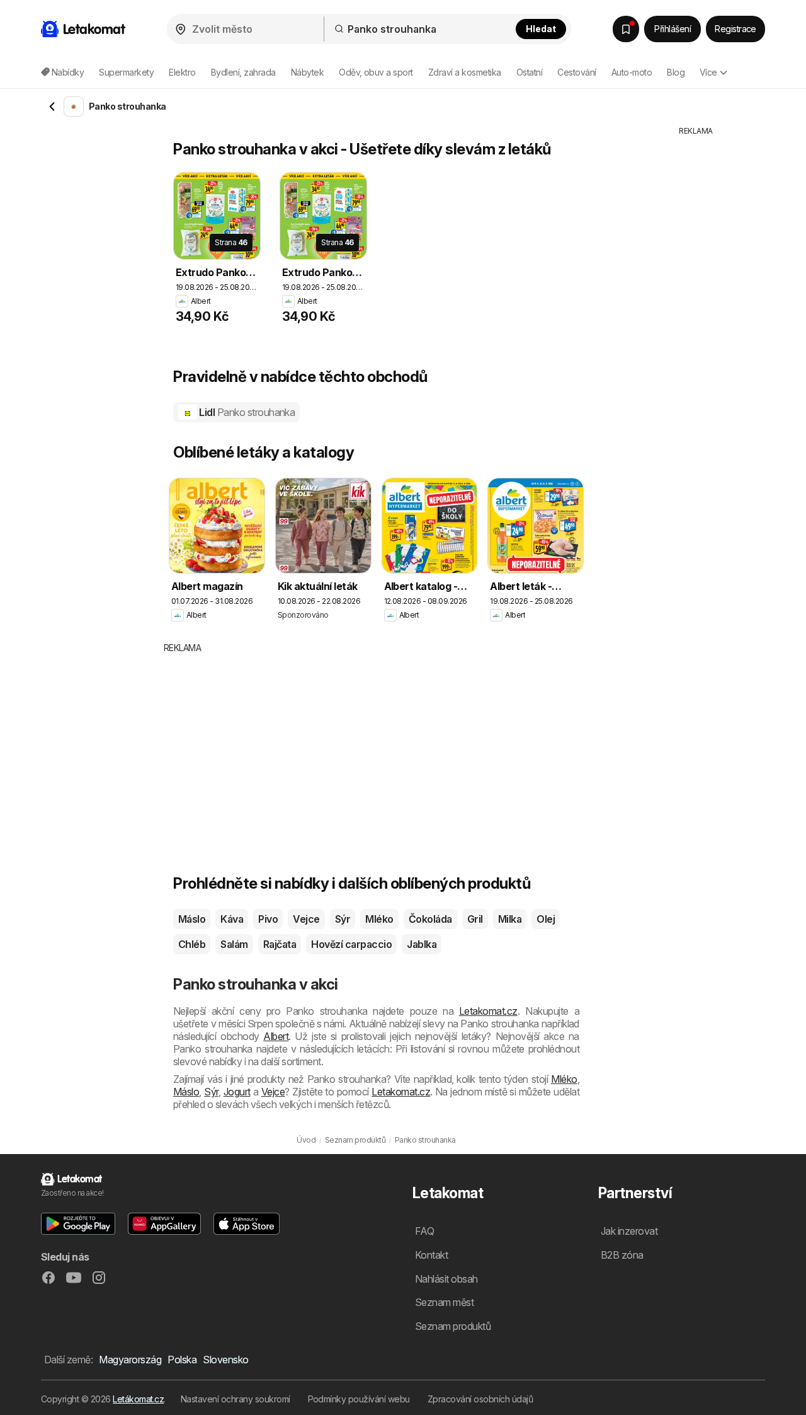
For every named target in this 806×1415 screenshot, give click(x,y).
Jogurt (237, 1091)
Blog (675, 72)
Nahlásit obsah (446, 1279)
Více (708, 72)
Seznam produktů (453, 1326)
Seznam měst (444, 1302)
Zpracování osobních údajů (480, 1399)
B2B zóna (622, 1255)
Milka (509, 919)
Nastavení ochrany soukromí (235, 1399)
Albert (275, 1036)
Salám (233, 944)
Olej (545, 919)
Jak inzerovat (629, 1231)
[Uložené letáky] (626, 29)
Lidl (246, 412)
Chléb (191, 944)
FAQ (424, 1231)
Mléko (379, 919)
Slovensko (225, 1359)
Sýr (342, 919)
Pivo (268, 919)
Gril (475, 919)
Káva (231, 919)
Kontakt (431, 1255)
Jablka (421, 944)
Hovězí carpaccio (351, 944)
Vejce (306, 919)
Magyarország (130, 1359)
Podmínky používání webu (359, 1399)
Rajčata (279, 944)
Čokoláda (430, 919)
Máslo (191, 919)
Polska (181, 1359)
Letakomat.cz (488, 1011)
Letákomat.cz (138, 1399)
